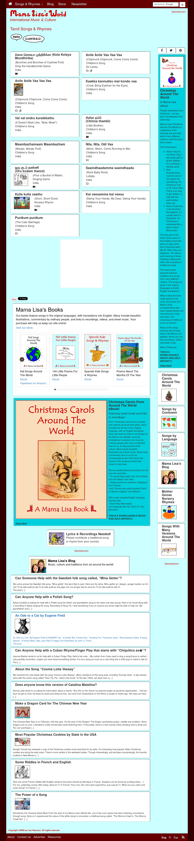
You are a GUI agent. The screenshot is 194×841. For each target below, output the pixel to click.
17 (96, 389)
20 (104, 389)
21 (106, 389)
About (11, 837)
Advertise (39, 837)
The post (17, 643)
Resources (54, 837)
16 (94, 389)
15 (91, 389)
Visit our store (24, 327)
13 (86, 389)
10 (78, 389)
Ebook (23, 379)
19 (101, 389)
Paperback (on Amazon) (33, 383)
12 (83, 389)
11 (81, 389)
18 (99, 389)
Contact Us (24, 837)
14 (88, 389)
